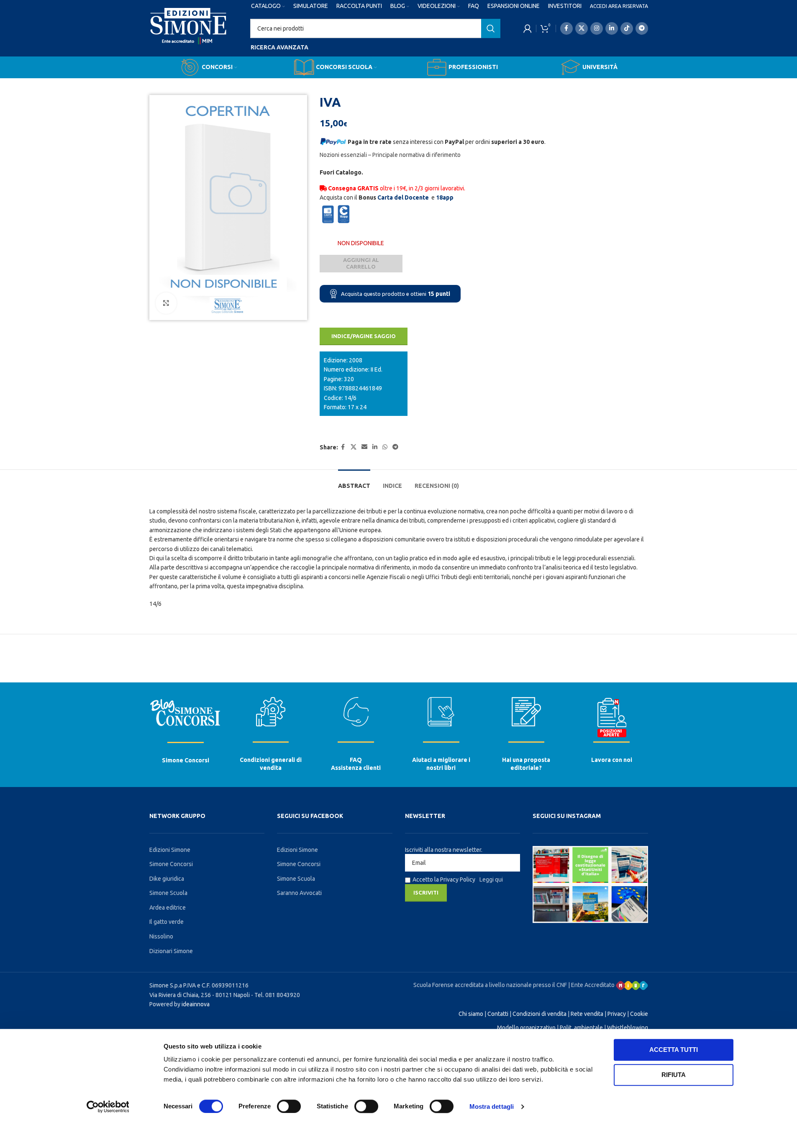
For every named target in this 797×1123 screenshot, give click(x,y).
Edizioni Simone (169, 849)
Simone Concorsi (185, 760)
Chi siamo (471, 1013)
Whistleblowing (627, 1027)
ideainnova (196, 1004)
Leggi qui (491, 879)
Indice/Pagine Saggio (363, 336)
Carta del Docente (403, 197)
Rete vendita (587, 1013)
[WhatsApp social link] (385, 447)
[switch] (289, 1106)
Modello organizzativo (526, 1027)
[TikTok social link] (626, 28)
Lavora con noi (611, 759)
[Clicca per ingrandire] (166, 302)
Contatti (497, 1013)
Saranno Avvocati (299, 893)
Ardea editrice (167, 907)
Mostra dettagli (491, 1106)
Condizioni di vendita (539, 1013)
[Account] (527, 28)
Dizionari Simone (171, 951)
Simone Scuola (168, 893)
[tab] (354, 481)
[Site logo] (188, 34)
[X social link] (581, 28)
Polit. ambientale (581, 1027)
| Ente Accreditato (592, 985)
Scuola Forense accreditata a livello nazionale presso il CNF (490, 985)
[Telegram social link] (642, 28)
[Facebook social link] (566, 28)
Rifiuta (673, 1074)
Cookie (639, 1013)
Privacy (616, 1013)
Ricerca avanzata (279, 47)
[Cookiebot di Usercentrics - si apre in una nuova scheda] (107, 1106)
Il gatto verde (166, 921)
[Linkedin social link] (611, 28)
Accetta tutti (673, 1049)
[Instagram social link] (596, 28)
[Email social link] (364, 447)
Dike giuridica (166, 878)
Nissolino (161, 936)
